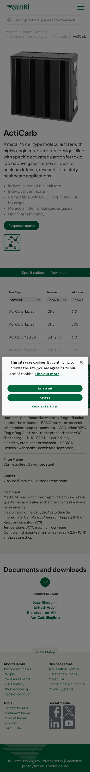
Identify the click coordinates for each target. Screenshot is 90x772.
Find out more (47, 373)
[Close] (81, 362)
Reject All (45, 388)
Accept (45, 397)
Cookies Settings (45, 406)
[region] (45, 385)
